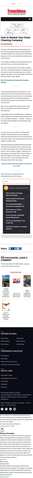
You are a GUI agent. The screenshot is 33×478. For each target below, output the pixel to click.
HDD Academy (5, 356)
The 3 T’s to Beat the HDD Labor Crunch (16, 295)
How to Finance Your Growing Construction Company (5, 316)
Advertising (4, 384)
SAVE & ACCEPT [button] (4, 477)
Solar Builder (17, 395)
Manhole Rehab (5, 341)
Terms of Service (11, 405)
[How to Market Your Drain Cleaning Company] (16, 29)
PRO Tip (21, 174)
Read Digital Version (6, 375)
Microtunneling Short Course (9, 362)
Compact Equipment (6, 395)
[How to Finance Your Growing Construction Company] (5, 305)
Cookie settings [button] (4, 426)
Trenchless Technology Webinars (10, 365)
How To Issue (8, 174)
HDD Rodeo (4, 359)
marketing (15, 174)
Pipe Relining (20, 344)
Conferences (4, 381)
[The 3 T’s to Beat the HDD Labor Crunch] (16, 281)
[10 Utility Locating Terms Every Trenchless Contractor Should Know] (5, 281)
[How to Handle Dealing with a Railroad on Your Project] (27, 281)
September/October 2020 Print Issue (11, 176)
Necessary (5, 462)
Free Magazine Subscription (9, 378)
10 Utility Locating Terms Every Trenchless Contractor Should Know (5, 292)
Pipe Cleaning (5, 344)
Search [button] (20, 3)
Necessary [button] (3, 459)
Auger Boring (4, 338)
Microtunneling (20, 341)
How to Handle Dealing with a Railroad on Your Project (27, 293)
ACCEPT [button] (12, 426)
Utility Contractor (12, 397)
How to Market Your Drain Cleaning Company (15, 39)
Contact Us (4, 387)
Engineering (19, 338)
